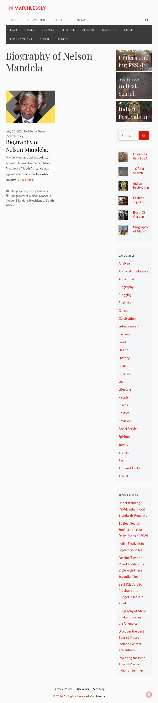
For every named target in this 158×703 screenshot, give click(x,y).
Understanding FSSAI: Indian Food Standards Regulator (133, 509)
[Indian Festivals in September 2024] (134, 119)
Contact (80, 20)
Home (14, 20)
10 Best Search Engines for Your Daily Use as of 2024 (133, 529)
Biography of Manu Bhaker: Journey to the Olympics (132, 617)
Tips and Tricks (21, 39)
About (60, 20)
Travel (29, 29)
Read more (26, 179)
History (31, 191)
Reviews (124, 421)
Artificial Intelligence (133, 271)
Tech (13, 29)
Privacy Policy (62, 689)
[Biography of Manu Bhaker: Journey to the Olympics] (123, 231)
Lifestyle (68, 29)
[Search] (143, 136)
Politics (42, 191)
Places (123, 405)
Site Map (99, 689)
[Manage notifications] (149, 694)
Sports (123, 444)
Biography (18, 191)
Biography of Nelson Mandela (31, 196)
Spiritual (124, 437)
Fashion (63, 39)
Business (48, 29)
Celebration (127, 318)
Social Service (128, 429)
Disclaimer (82, 689)
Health (129, 29)
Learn (122, 381)
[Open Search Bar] (146, 20)
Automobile (126, 279)
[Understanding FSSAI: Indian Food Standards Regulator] (134, 67)
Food (122, 342)
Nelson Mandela (17, 200)
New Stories (37, 20)
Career (45, 39)
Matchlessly (97, 696)
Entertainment (129, 326)
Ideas (122, 366)
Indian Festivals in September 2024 (141, 189)
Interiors (124, 373)
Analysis (88, 29)
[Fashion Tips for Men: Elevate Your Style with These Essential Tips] (123, 202)
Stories (123, 452)
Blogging (109, 29)
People (123, 397)
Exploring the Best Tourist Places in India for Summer (131, 664)
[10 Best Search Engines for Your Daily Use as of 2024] (134, 96)
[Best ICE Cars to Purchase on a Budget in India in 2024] (123, 217)
